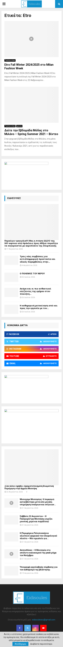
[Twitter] (27, 628)
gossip (19, 126)
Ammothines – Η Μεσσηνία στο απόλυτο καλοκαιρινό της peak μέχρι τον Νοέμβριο (38, 553)
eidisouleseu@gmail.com (43, 620)
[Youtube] (43, 628)
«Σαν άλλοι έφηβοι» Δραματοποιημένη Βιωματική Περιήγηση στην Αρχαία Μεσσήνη (29, 487)
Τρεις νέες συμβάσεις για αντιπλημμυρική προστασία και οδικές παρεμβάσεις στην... (37, 259)
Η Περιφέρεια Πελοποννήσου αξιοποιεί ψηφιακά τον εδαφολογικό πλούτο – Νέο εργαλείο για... (38, 536)
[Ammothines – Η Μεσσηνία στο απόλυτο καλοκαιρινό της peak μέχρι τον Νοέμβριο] (11, 553)
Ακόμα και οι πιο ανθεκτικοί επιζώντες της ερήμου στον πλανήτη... (35, 291)
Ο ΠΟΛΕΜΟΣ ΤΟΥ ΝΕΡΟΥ (32, 273)
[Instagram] (35, 628)
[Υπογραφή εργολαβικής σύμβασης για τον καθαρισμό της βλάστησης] (11, 570)
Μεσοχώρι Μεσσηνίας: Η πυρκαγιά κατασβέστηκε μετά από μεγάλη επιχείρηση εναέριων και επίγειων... (38, 502)
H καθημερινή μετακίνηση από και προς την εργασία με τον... (38, 307)
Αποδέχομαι (20, 644)
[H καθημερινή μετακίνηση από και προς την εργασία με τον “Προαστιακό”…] (11, 309)
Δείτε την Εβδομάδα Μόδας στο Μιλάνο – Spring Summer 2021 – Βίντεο (31, 132)
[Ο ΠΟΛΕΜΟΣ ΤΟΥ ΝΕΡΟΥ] (11, 277)
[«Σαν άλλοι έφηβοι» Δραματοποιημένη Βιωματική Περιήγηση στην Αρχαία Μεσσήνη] (31, 467)
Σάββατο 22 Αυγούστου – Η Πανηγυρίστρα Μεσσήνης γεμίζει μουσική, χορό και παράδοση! (36, 519)
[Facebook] (19, 628)
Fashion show (10, 60)
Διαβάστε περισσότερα (41, 644)
